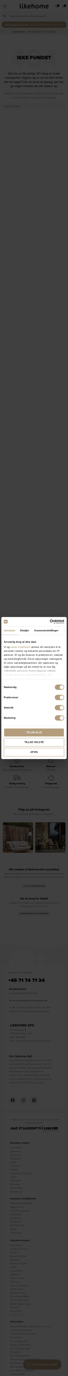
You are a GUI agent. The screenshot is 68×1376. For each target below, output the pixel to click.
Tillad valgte (34, 742)
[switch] (59, 697)
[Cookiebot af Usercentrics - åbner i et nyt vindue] (49, 621)
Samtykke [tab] (9, 630)
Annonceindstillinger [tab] (46, 630)
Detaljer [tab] (24, 630)
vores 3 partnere (20, 647)
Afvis (34, 752)
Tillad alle (34, 732)
